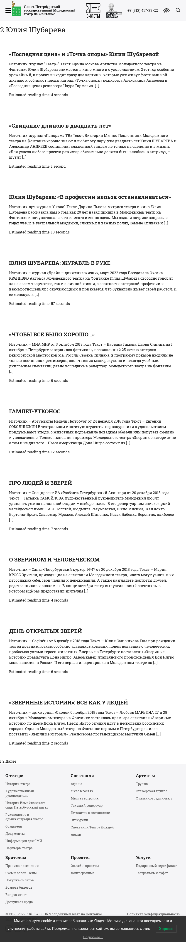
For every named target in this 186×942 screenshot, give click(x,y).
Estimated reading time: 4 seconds (38, 94)
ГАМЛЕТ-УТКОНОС (35, 411)
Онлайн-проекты (85, 866)
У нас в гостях (82, 791)
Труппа (142, 784)
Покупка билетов (19, 880)
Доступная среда (19, 902)
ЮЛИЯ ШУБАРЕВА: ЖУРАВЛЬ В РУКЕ (59, 262)
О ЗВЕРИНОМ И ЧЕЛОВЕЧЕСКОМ (54, 559)
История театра (17, 784)
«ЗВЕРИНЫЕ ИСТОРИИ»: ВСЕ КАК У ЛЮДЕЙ (68, 702)
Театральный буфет (152, 873)
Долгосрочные (82, 873)
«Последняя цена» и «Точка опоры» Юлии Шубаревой (84, 54)
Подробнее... (93, 937)
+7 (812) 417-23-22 (142, 10)
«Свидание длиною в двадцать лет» (60, 125)
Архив (76, 834)
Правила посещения (22, 866)
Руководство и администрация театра (24, 816)
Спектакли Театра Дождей (92, 827)
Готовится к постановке (90, 813)
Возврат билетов (18, 887)
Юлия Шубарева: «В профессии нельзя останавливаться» (90, 196)
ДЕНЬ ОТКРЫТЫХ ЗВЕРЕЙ (45, 631)
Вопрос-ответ (16, 894)
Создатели (13, 826)
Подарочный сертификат (156, 866)
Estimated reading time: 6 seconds (38, 380)
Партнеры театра (19, 848)
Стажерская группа (151, 791)
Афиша (76, 784)
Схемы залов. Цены (21, 873)
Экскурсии (79, 820)
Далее (10, 761)
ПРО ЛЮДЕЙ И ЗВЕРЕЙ (40, 482)
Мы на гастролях (84, 798)
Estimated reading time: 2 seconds (38, 743)
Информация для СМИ (23, 841)
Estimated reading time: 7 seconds (38, 528)
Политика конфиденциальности (154, 914)
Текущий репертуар (87, 805)
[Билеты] (93, 10)
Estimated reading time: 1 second (37, 166)
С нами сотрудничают (154, 798)
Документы (15, 833)
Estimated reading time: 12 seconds (39, 452)
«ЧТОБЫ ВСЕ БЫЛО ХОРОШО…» (52, 334)
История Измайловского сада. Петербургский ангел (26, 805)
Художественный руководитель (19, 793)
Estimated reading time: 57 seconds (39, 303)
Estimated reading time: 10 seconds (39, 232)
